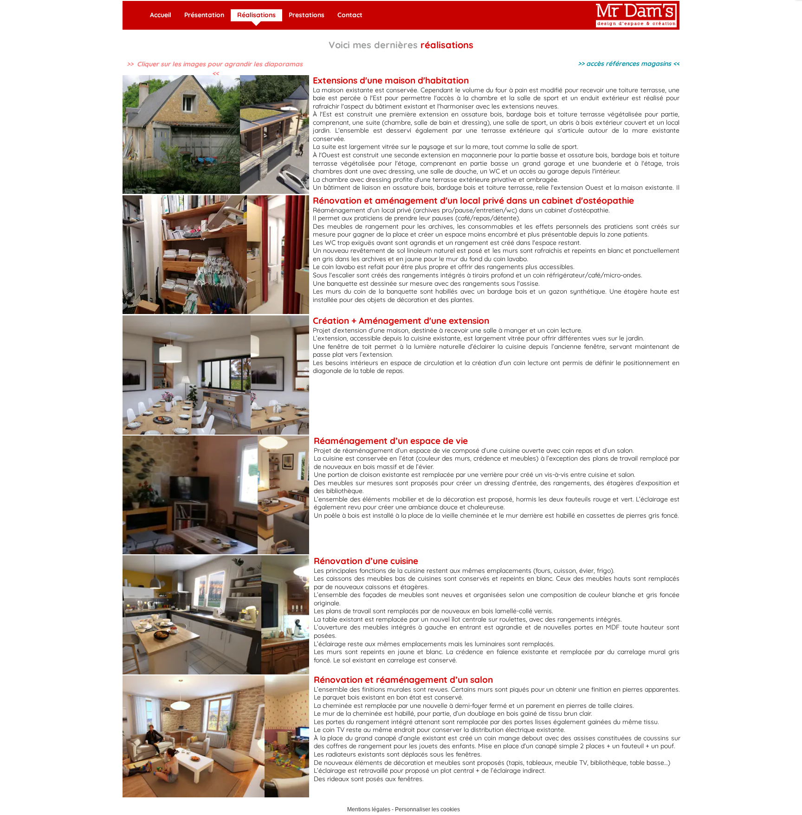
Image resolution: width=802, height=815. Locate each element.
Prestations (306, 15)
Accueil (160, 15)
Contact (349, 15)
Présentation (204, 15)
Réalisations (256, 15)
